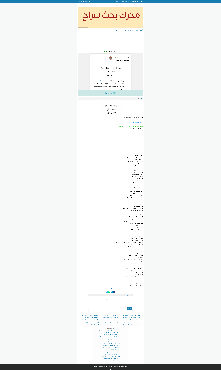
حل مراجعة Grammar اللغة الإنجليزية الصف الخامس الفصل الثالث (130, 315)
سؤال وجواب (118, 1)
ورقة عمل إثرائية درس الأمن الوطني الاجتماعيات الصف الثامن (110, 336)
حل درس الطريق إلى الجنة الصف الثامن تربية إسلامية (110, 343)
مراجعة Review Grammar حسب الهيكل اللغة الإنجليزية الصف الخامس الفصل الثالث (89, 319)
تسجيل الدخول (81, 1)
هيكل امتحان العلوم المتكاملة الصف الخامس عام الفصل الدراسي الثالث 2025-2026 (110, 315)
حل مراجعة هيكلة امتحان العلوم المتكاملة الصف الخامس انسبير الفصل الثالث (130, 317)
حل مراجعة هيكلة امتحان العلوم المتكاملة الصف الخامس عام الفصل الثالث (130, 319)
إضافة (129, 308)
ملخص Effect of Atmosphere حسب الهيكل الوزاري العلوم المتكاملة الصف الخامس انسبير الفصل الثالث (110, 317)
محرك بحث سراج (102, 366)
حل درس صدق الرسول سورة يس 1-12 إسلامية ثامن (110, 352)
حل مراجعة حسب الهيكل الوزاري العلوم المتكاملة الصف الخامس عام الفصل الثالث (130, 322)
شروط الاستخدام (117, 366)
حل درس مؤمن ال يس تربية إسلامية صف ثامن (110, 358)
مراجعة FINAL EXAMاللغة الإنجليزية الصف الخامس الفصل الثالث (110, 322)
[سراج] (141, 1)
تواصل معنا (96, 366)
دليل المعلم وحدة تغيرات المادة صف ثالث (110, 334)
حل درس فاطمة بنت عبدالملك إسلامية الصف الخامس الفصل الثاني (110, 341)
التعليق (130, 301)
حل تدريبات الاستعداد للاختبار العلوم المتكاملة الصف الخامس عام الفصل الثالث (89, 315)
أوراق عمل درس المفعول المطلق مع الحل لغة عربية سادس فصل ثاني (110, 330)
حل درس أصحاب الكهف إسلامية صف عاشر (110, 339)
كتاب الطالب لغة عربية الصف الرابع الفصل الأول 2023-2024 (110, 356)
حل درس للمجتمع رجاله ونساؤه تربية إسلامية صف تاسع (110, 345)
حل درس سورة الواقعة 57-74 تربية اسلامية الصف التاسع (110, 347)
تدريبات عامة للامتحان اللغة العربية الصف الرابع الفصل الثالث (110, 324)
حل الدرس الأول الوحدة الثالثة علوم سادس (110, 332)
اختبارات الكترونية (130, 1)
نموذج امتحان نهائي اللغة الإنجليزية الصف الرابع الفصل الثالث (89, 324)
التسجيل (86, 1)
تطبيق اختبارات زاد (109, 366)
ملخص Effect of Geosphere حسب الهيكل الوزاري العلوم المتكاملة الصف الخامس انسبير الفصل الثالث (89, 317)
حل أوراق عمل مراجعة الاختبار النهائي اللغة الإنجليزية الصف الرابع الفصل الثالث (89, 322)
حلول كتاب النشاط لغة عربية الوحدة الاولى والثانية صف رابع (110, 354)
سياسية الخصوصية (124, 366)
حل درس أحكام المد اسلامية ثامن (110, 360)
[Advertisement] (110, 40)
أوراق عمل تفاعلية (123, 1)
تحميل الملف (109, 93)
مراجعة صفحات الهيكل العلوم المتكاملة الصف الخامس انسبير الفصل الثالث (110, 319)
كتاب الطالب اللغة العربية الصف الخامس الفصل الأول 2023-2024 (110, 350)
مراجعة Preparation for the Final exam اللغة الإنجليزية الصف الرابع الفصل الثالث (130, 324)
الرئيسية (135, 1)
